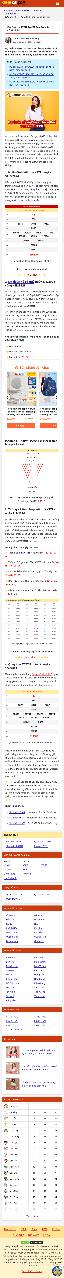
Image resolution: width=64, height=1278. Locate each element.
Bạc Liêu (38, 957)
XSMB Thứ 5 (40, 1020)
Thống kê (33, 1235)
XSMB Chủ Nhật (14, 1029)
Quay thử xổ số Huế (42, 674)
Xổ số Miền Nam (12, 950)
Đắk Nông (39, 919)
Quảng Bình (12, 936)
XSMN (7, 865)
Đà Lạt (9, 974)
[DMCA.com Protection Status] (32, 1242)
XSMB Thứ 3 (40, 1016)
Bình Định (11, 915)
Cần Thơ (38, 970)
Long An (10, 987)
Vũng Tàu (11, 1000)
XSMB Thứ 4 (12, 1020)
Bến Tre (10, 961)
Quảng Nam (40, 936)
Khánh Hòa (11, 928)
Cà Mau (7, 869)
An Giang (10, 957)
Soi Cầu (56, 1228)
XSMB (44, 865)
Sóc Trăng (39, 987)
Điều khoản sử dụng (32, 1270)
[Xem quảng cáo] (57, 1271)
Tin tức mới (9, 1038)
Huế (25, 869)
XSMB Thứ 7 (40, 1025)
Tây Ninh (10, 991)
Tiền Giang (39, 991)
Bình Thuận (40, 966)
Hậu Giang (39, 978)
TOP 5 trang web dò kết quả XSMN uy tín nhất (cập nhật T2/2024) (39, 1052)
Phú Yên (27, 873)
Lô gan (47, 1235)
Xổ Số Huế (32, 274)
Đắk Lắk (10, 919)
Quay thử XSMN (14, 898)
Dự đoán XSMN (17, 817)
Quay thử (18, 1235)
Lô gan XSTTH (41, 845)
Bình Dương (40, 961)
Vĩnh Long (39, 995)
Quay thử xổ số (11, 887)
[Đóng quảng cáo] (61, 1267)
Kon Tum (38, 928)
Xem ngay (19, 425)
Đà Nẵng (38, 915)
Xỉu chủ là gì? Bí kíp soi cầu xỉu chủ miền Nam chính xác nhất (39, 1068)
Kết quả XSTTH (13, 841)
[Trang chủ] (13, 3)
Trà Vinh (10, 995)
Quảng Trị (39, 940)
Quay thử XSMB (14, 894)
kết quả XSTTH (37, 189)
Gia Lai (9, 923)
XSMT (25, 865)
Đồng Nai (39, 974)
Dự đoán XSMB (17, 811)
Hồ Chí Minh (10, 877)
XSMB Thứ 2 (12, 1016)
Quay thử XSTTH (42, 841)
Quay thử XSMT (42, 894)
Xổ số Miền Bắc (11, 1009)
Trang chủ (10, 1228)
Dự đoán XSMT (17, 823)
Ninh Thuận (12, 932)
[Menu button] (58, 3)
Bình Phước (12, 966)
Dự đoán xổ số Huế (21, 282)
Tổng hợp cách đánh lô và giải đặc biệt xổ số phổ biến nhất (39, 1084)
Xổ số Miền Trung (13, 908)
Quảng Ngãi (12, 940)
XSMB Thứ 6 (12, 1025)
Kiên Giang (39, 983)
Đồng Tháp (9, 873)
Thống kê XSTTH (32, 657)
